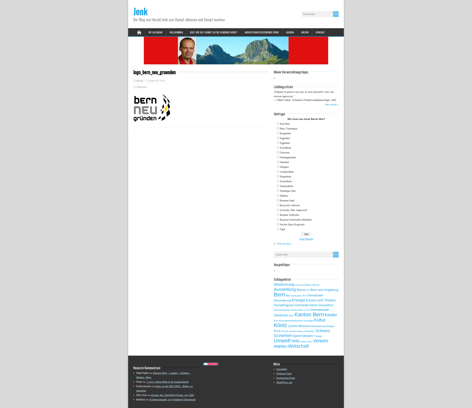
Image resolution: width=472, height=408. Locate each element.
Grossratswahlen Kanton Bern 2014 (292, 310)
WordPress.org (284, 382)
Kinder (331, 314)
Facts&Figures (284, 305)
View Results (306, 239)
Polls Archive (284, 243)
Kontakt (320, 32)
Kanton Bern (309, 314)
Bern (279, 294)
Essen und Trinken (321, 300)
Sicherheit (283, 335)
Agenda (290, 32)
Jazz (291, 315)
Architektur (306, 285)
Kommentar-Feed (285, 378)
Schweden (309, 331)
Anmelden (281, 369)
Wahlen (280, 346)
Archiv (305, 32)
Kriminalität (308, 321)
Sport (296, 336)
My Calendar (155, 32)
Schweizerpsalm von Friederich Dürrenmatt (172, 399)
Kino (276, 320)
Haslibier (284, 162)
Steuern (307, 336)
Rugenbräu (285, 176)
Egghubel (285, 143)
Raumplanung (318, 326)
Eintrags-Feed (283, 373)
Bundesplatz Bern (299, 296)
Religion (330, 326)
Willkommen (176, 32)
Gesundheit (325, 305)
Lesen (293, 326)
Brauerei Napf (287, 200)
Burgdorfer (285, 133)
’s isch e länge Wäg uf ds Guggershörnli (167, 382)
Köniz (280, 325)
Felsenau (285, 152)
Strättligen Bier (288, 191)
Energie (298, 300)
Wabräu (284, 195)
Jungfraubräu (287, 171)
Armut (315, 284)
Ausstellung (285, 289)
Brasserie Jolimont (290, 205)
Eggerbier (285, 138)
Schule (284, 331)
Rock (277, 331)
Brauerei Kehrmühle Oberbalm (296, 219)
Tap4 (282, 229)
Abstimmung (284, 284)
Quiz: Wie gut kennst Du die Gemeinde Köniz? (213, 32)
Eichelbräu (285, 147)
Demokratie (315, 295)
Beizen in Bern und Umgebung (317, 290)
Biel (288, 295)
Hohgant (284, 167)
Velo (295, 340)
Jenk (140, 11)
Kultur (319, 319)
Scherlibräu (286, 181)
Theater (318, 336)
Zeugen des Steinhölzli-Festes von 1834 (172, 395)
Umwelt (282, 340)
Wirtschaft (298, 346)
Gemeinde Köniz (306, 305)
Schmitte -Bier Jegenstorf (293, 210)
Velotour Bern (306, 341)
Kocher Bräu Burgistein (292, 224)
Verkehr (320, 340)
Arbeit (297, 285)
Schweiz (322, 331)
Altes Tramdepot (288, 128)
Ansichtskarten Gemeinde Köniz (262, 32)
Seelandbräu (286, 186)
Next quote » (332, 104)
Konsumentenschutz (291, 320)
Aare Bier (285, 123)
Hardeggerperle (288, 157)
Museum (304, 326)
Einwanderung (282, 300)
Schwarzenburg (296, 331)
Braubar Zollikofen (289, 215)
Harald (139, 80)
